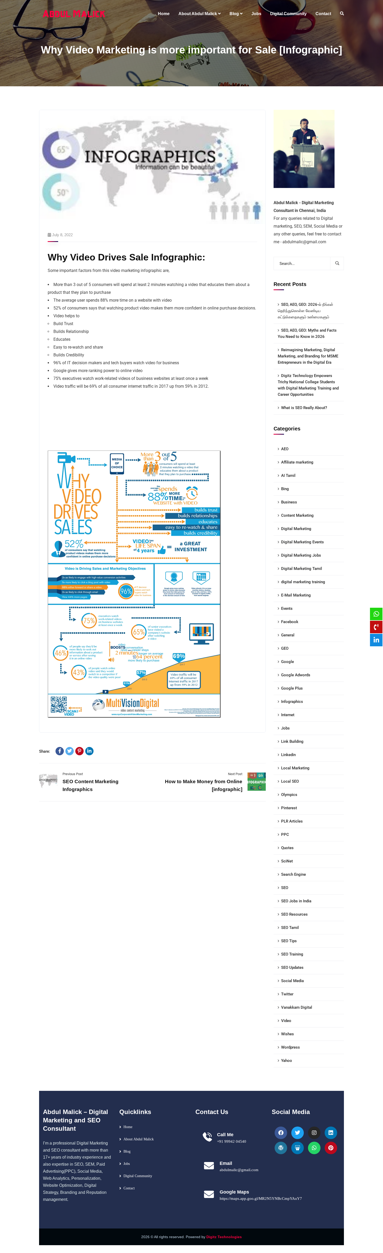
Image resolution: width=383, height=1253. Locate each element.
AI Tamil (288, 475)
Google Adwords (295, 675)
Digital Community (137, 1176)
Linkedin (288, 754)
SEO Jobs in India (296, 901)
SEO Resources (294, 914)
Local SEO (290, 781)
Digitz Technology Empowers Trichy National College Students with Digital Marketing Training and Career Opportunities (308, 385)
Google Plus (292, 688)
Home (127, 1127)
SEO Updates (292, 967)
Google (287, 661)
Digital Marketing (296, 528)
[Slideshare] (297, 1148)
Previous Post (73, 774)
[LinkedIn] (89, 751)
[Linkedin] (331, 1133)
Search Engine (293, 874)
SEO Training (292, 954)
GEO (284, 648)
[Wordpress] (281, 1148)
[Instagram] (314, 1133)
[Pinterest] (79, 751)
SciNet (287, 861)
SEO (284, 887)
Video (286, 1020)
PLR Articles (292, 821)
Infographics (292, 701)
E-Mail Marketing (296, 595)
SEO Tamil (290, 927)
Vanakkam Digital (296, 1007)
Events (287, 608)
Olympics (289, 794)
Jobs (285, 728)
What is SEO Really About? (304, 407)
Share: (44, 751)
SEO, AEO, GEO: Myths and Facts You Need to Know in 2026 (307, 333)
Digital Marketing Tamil (301, 568)
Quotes (287, 848)
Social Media (292, 980)
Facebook (289, 621)
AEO (284, 449)
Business (289, 502)
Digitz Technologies (224, 1237)
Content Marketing (297, 515)
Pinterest (289, 808)
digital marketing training (303, 582)
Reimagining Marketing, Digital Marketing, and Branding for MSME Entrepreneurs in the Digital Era (308, 356)
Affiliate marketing (297, 462)
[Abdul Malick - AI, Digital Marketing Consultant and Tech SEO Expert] (74, 14)
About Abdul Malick (138, 1139)
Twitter (287, 994)
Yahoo (286, 1060)
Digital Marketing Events (302, 542)
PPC (285, 834)
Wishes (287, 1034)
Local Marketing (295, 768)
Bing (285, 488)
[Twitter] (69, 751)
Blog (127, 1151)
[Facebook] (59, 751)
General (287, 635)
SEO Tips (289, 941)
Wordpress (290, 1047)
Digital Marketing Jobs (301, 555)
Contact (129, 1188)
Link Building (292, 741)
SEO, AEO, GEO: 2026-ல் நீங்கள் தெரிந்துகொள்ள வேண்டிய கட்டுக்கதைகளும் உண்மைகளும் (305, 310)
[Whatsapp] (314, 1148)
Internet (287, 715)
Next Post (235, 774)
